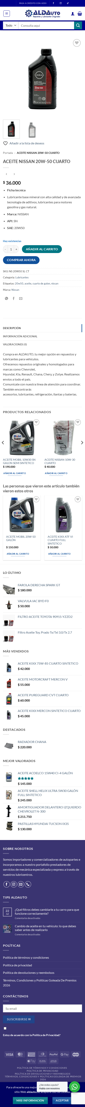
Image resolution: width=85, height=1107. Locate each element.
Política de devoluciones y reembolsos (28, 972)
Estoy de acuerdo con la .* (32, 1035)
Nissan (15, 289)
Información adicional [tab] (20, 336)
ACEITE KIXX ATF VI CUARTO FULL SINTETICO (60, 540)
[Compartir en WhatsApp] (6, 298)
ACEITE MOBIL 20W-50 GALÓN (21, 538)
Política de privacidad (17, 965)
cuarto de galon (41, 283)
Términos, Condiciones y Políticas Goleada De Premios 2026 (39, 982)
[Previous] (9, 77)
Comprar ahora (21, 260)
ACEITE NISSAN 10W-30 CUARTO (59, 461)
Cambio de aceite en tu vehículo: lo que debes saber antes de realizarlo (45, 928)
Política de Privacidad (45, 1035)
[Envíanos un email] (21, 884)
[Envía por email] (21, 298)
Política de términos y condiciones (26, 957)
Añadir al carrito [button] (14, 473)
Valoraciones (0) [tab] (15, 344)
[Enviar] (78, 25)
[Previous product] (14, 174)
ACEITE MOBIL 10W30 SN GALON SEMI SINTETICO (19, 461)
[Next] (75, 77)
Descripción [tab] (12, 328)
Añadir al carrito (42, 249)
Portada (8, 152)
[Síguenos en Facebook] (6, 884)
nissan (54, 283)
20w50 (19, 283)
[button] (6, 13)
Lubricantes (22, 277)
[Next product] (6, 174)
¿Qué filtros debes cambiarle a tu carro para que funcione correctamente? (47, 911)
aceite (28, 283)
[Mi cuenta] (73, 13)
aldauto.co (33, 1091)
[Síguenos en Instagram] (13, 884)
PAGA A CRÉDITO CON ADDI (32, 3)
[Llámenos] (28, 884)
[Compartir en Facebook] (13, 298)
